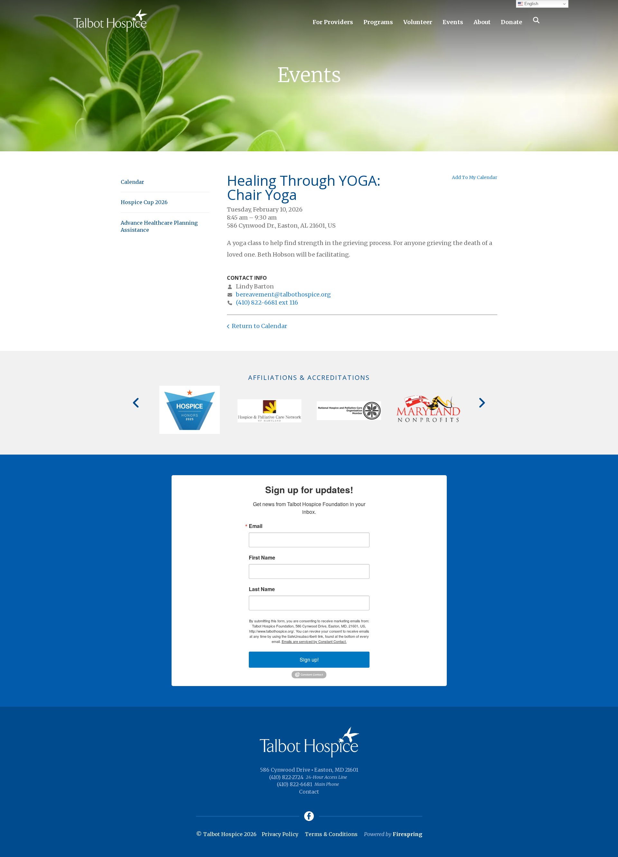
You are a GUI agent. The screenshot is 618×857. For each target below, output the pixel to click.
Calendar (132, 182)
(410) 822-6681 (294, 784)
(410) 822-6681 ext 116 (267, 302)
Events (453, 22)
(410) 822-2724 (286, 777)
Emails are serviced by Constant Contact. (314, 641)
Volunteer (417, 22)
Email (255, 526)
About (482, 22)
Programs (378, 22)
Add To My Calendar (474, 177)
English (530, 3)
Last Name (262, 589)
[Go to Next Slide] (482, 402)
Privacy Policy (280, 834)
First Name (262, 557)
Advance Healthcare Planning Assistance (159, 226)
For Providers (333, 22)
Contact (309, 791)
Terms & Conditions (331, 834)
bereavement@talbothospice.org (283, 294)
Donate (511, 22)
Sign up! (309, 659)
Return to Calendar (259, 326)
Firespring (407, 834)
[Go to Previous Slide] (136, 402)
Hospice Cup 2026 (144, 202)
